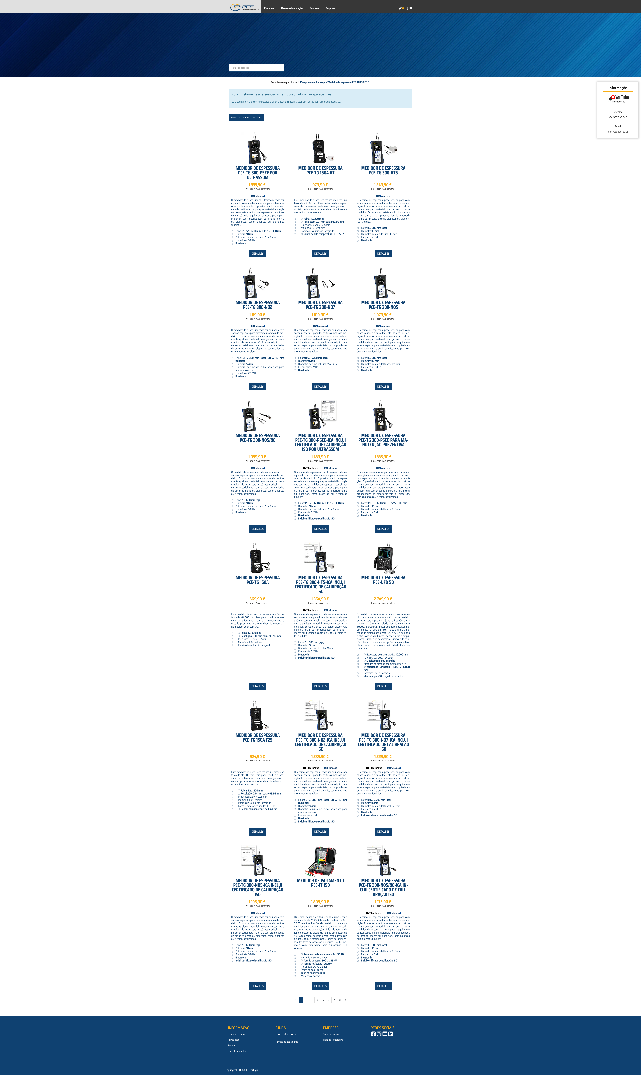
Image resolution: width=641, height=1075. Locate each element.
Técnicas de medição (292, 8)
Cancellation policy (237, 1051)
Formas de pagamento (286, 1042)
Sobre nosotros (331, 1034)
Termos (231, 1045)
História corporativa (333, 1040)
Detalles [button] (257, 253)
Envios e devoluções (285, 1034)
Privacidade (233, 1040)
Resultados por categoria (245, 117)
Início (294, 82)
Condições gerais (236, 1034)
